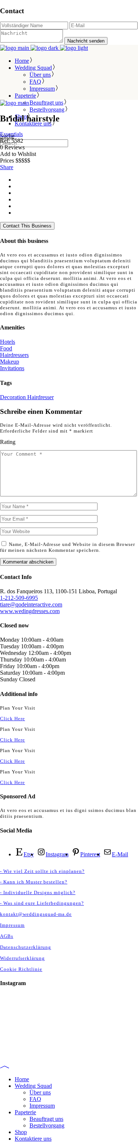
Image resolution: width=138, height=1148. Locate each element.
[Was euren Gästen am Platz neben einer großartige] (69, 1029)
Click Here (12, 718)
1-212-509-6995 (19, 598)
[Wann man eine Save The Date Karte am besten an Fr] (69, 1049)
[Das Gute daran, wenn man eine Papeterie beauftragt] (69, 1010)
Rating (7, 442)
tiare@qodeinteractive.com (31, 604)
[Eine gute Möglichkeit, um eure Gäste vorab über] (69, 1039)
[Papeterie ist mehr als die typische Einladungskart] (69, 1001)
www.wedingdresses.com (30, 611)
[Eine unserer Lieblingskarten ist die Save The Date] (69, 1020)
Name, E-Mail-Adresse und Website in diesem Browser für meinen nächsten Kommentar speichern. (67, 547)
